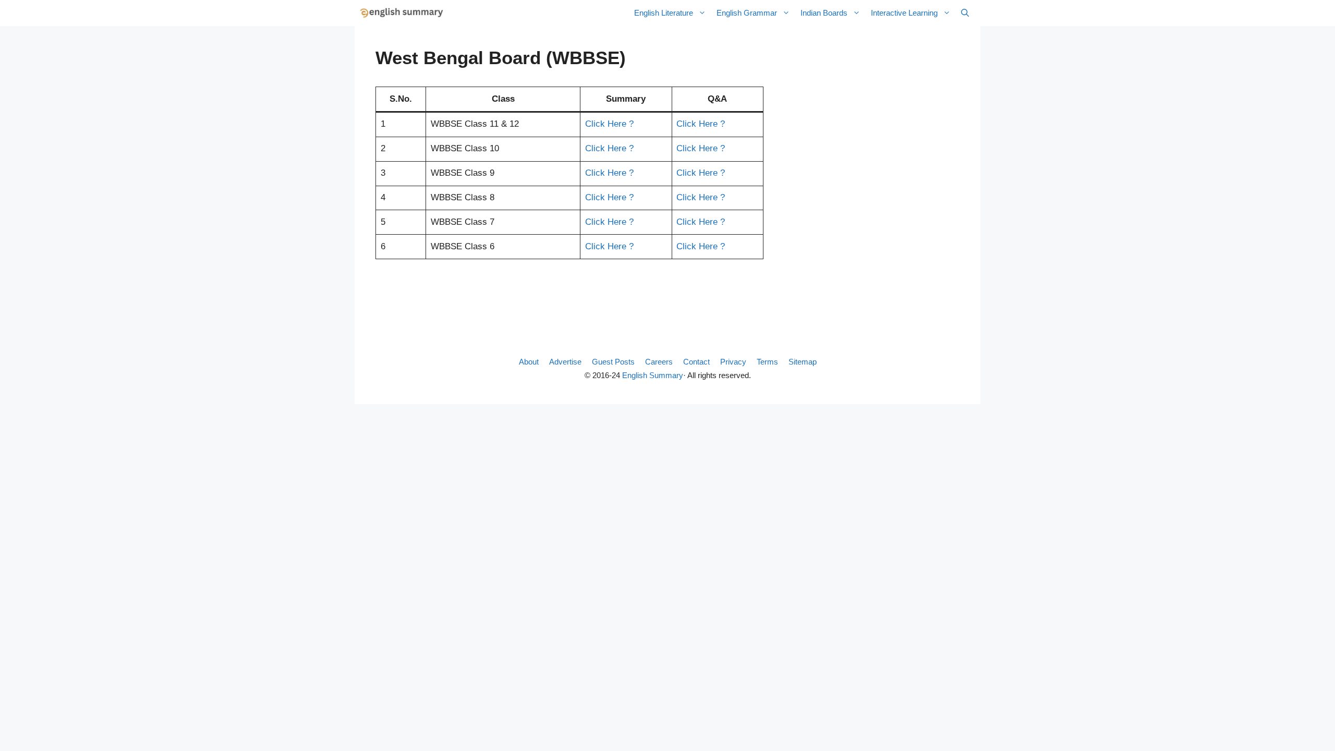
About (529, 361)
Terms (767, 361)
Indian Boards (823, 12)
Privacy (733, 361)
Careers (659, 361)
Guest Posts (613, 361)
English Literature (663, 12)
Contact (696, 361)
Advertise (565, 361)
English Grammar (747, 12)
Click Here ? (609, 124)
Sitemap (802, 361)
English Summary (652, 375)
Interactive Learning (904, 12)
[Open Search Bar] (965, 13)
